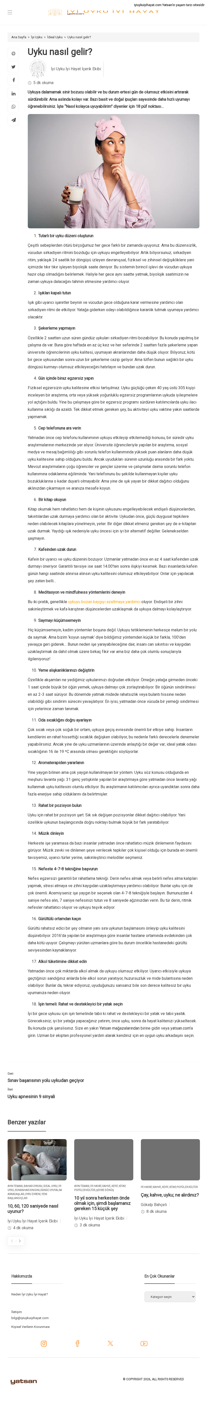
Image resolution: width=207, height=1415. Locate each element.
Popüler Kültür (84, 1190)
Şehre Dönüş (105, 1190)
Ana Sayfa (18, 37)
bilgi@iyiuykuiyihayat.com (30, 1318)
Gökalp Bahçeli (154, 1204)
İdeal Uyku (55, 37)
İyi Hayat (95, 1186)
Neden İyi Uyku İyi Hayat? (29, 1294)
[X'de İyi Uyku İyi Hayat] (110, 1345)
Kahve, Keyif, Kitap (113, 1186)
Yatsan (167, 5)
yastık (179, 1013)
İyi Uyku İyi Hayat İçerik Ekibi (76, 68)
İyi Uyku (36, 37)
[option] (37, 1185)
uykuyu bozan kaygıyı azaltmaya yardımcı (104, 601)
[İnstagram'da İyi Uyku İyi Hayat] (44, 1345)
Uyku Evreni (33, 1194)
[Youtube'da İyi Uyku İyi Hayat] (144, 1345)
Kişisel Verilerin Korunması (30, 1327)
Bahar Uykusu (33, 1186)
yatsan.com (180, 1028)
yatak (181, 744)
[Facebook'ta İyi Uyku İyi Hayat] (77, 1345)
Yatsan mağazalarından (119, 1028)
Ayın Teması (15, 1186)
